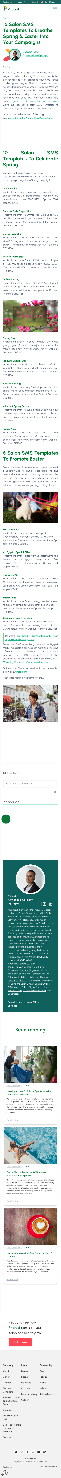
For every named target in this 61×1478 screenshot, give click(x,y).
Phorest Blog (34, 957)
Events (43, 1382)
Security (7, 1437)
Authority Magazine (29, 970)
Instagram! (21, 671)
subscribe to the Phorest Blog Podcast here (30, 118)
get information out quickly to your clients (35, 101)
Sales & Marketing (13, 1086)
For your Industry (29, 1394)
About (6, 1371)
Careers (6, 1376)
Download (26, 1382)
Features (25, 1371)
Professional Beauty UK (26, 967)
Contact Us (7, 2)
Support (35, 2)
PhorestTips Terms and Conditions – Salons (11, 1401)
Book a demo (20, 1342)
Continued (11, 1112)
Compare (25, 1388)
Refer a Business (47, 1394)
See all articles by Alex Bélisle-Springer (24, 1004)
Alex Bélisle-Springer (37, 55)
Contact (7, 1382)
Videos (43, 1388)
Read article (12, 1120)
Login (20, 2)
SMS (5, 18)
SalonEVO (23, 963)
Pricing (24, 1376)
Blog (42, 1371)
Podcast (43, 1376)
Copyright (8, 1410)
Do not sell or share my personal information (12, 1428)
